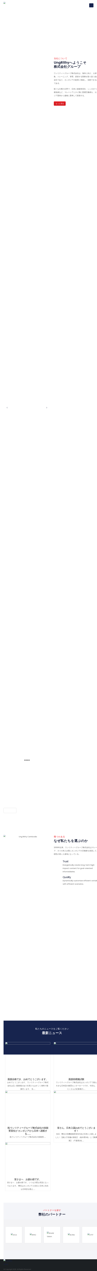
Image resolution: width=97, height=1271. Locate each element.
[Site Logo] (18, 5)
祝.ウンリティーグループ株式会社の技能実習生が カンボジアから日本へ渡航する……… (27, 1130)
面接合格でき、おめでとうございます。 (28, 1079)
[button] (91, 5)
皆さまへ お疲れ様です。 (29, 1179)
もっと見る (60, 103)
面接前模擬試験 (76, 1079)
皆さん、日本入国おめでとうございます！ (76, 1129)
